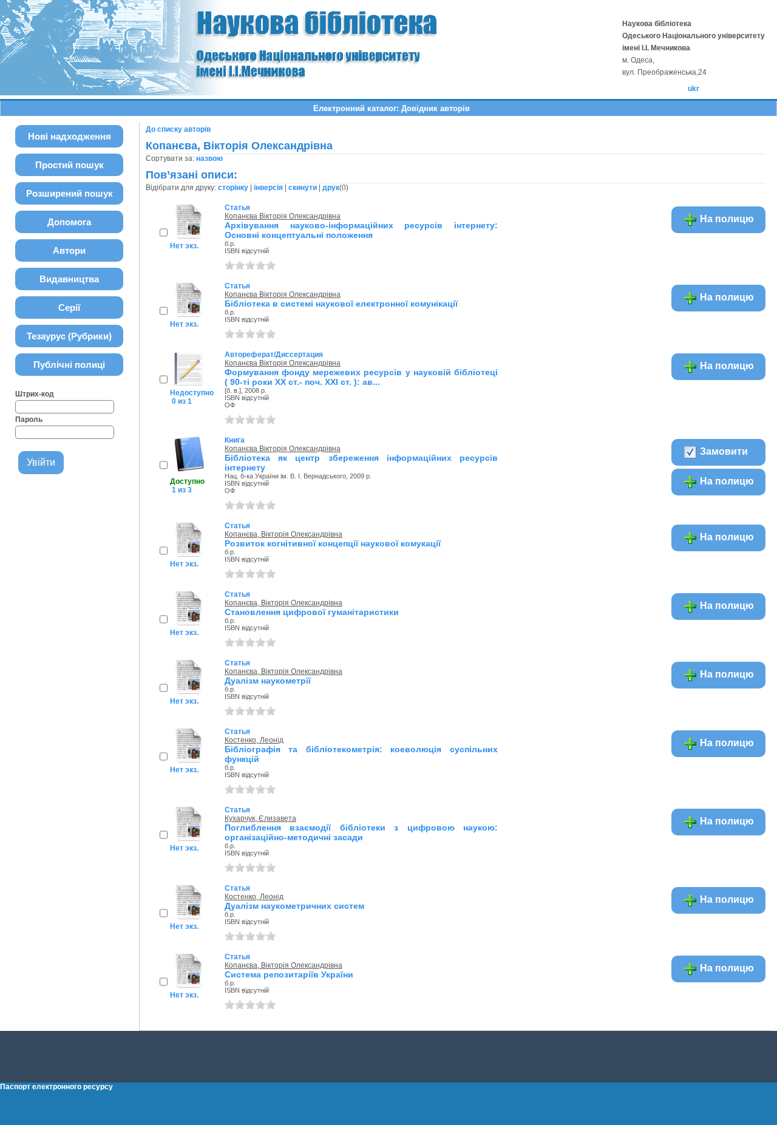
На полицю (725, 219)
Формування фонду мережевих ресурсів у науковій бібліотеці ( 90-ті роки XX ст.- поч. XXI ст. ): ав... (361, 377)
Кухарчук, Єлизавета (260, 818)
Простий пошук (69, 165)
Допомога (69, 222)
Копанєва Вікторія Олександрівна (283, 216)
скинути (302, 187)
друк (330, 187)
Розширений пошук (69, 193)
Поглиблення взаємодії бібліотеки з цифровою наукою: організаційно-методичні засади (361, 832)
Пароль (28, 419)
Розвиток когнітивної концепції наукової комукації (333, 543)
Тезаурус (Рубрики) (69, 336)
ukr (693, 88)
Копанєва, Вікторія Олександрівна (283, 534)
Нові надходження (69, 136)
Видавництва (69, 279)
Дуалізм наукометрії (268, 680)
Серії (69, 307)
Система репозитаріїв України (289, 974)
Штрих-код (34, 394)
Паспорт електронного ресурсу (56, 1087)
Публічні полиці (69, 364)
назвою (209, 158)
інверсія (268, 187)
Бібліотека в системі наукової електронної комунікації (341, 303)
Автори (69, 250)
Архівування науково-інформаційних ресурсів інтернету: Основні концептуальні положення (361, 230)
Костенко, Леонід (254, 740)
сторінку (233, 187)
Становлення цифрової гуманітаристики (312, 612)
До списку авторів (178, 129)
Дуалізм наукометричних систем (294, 906)
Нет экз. (184, 246)
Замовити (722, 451)
